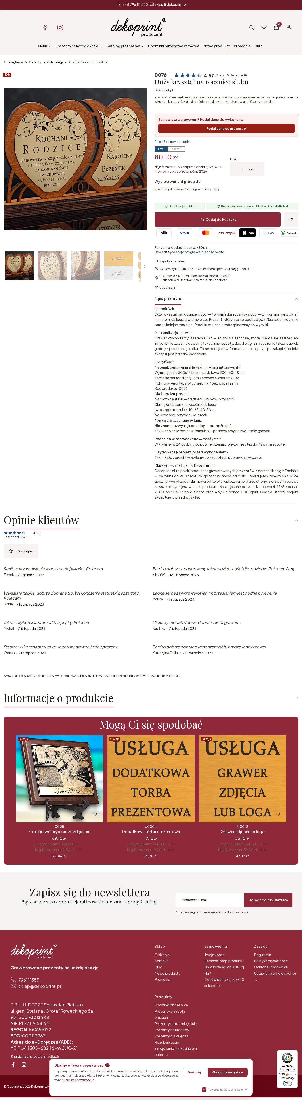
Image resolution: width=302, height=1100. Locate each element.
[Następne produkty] (295, 800)
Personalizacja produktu (223, 960)
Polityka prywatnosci (77, 1080)
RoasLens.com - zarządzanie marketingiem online (176, 1048)
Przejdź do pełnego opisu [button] (173, 141)
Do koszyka (141, 814)
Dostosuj (194, 1072)
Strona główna (13, 62)
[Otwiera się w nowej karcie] (45, 28)
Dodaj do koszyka (221, 219)
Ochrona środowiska (271, 967)
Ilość (233, 159)
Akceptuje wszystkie (227, 1072)
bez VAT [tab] (177, 149)
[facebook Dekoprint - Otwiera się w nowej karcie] (13, 1064)
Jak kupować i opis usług (224, 967)
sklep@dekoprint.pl (171, 4)
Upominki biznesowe (171, 1005)
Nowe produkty (167, 973)
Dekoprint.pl (164, 90)
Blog (158, 967)
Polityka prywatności (271, 960)
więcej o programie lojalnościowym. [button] (198, 252)
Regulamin (262, 954)
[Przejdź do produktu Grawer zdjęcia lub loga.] (242, 778)
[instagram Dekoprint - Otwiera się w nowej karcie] (24, 1064)
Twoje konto (214, 954)
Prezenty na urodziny (172, 1029)
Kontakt (161, 960)
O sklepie (162, 954)
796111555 (28, 980)
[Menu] (295, 1053)
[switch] (287, 1083)
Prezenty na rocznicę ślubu (176, 1023)
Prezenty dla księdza (171, 1036)
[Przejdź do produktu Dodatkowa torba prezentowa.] (151, 778)
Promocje (162, 979)
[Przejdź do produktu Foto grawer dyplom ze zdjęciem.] (59, 778)
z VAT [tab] (161, 149)
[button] (251, 27)
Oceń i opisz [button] (25, 551)
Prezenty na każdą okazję (46, 62)
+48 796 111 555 (135, 4)
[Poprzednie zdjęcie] (6, 159)
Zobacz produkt (53, 814)
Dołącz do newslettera (268, 900)
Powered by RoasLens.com (223, 1090)
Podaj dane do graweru (225, 128)
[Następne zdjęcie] (144, 159)
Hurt (208, 973)
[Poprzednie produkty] (6, 800)
